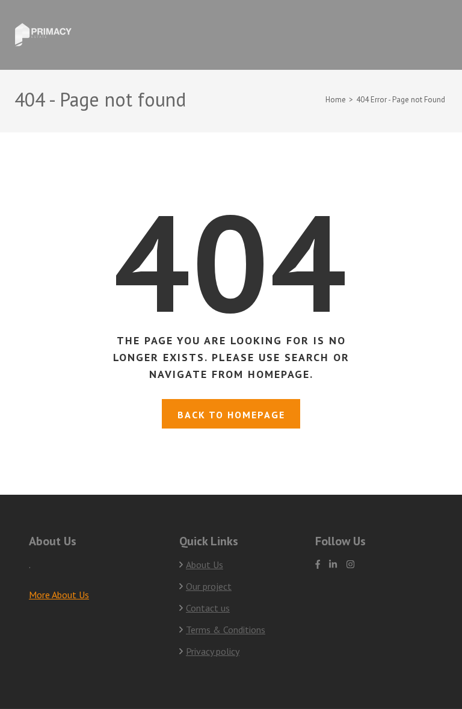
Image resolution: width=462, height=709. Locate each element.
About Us (204, 565)
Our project (209, 586)
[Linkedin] (333, 564)
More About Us (59, 595)
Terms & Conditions (225, 630)
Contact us (208, 608)
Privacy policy (212, 651)
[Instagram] (350, 564)
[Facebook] (317, 564)
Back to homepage (231, 415)
